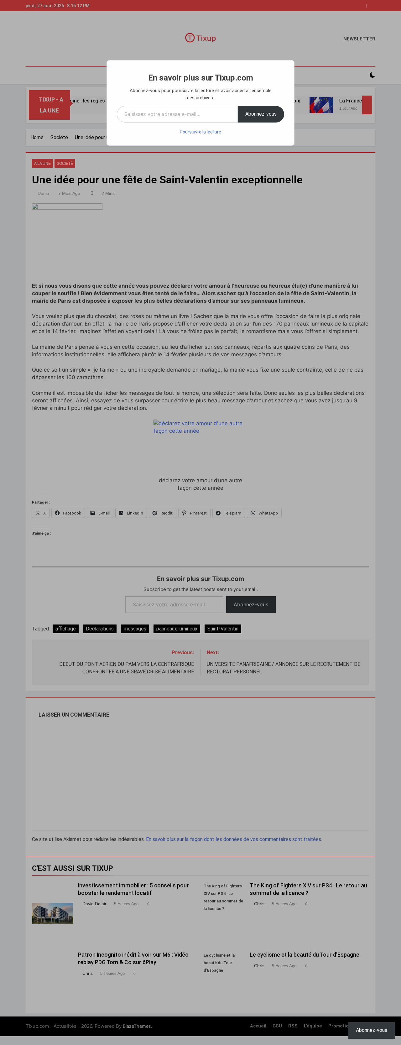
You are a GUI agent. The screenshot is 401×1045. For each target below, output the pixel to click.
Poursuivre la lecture (200, 131)
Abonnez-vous (261, 114)
